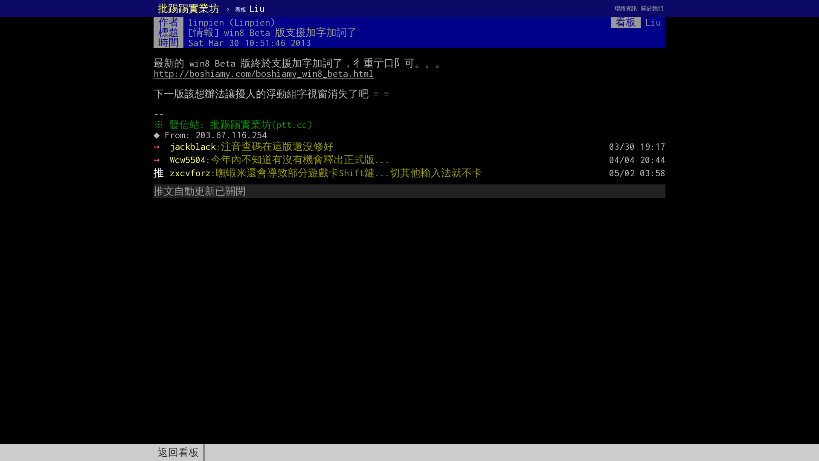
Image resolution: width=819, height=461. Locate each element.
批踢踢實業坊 (188, 8)
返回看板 (178, 452)
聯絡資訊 (626, 8)
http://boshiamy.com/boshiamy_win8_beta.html (264, 73)
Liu (249, 8)
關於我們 (652, 8)
